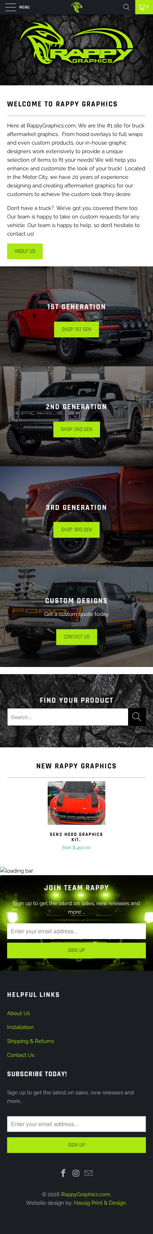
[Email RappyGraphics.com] (89, 1173)
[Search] (126, 7)
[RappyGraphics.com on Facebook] (63, 1173)
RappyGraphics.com (85, 1194)
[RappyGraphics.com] (76, 7)
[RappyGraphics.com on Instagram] (76, 1173)
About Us (25, 251)
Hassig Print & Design (100, 1203)
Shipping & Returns (30, 1041)
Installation (20, 1027)
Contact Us (20, 1055)
